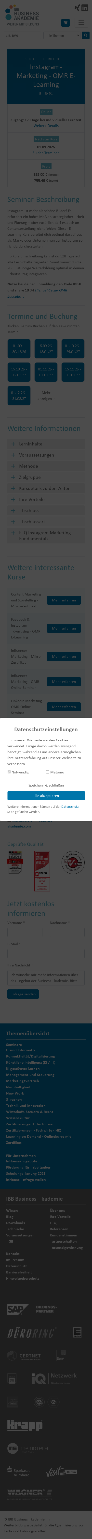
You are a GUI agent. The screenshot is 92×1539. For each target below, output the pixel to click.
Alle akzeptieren (46, 795)
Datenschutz (70, 806)
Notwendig (20, 772)
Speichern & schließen (46, 785)
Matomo (56, 772)
